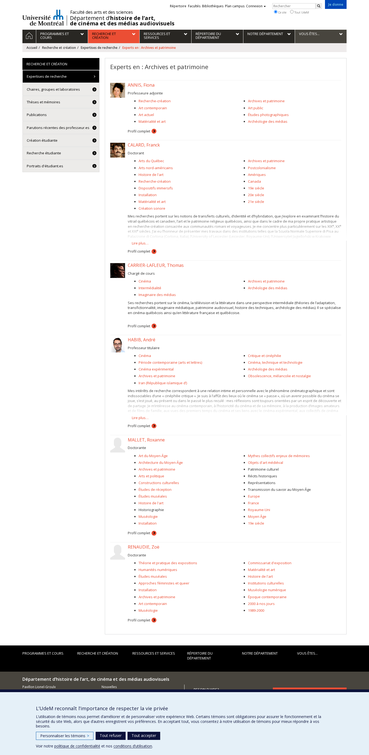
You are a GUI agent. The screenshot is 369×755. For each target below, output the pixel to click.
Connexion (254, 6)
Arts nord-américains (156, 167)
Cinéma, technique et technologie (275, 362)
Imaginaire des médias (157, 294)
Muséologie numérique (267, 589)
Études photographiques (268, 114)
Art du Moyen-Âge (153, 455)
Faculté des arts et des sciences (101, 12)
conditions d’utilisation (132, 746)
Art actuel (146, 114)
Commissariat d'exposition (269, 562)
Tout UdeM (301, 12)
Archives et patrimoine (266, 100)
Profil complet (139, 131)
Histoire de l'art (151, 174)
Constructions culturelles (159, 482)
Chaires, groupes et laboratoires (53, 89)
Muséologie (148, 516)
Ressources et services (153, 653)
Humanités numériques (158, 569)
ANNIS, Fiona (141, 85)
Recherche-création (155, 100)
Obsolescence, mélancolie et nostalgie (279, 375)
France (253, 503)
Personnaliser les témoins (64, 735)
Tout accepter (144, 735)
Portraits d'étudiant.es (45, 166)
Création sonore (152, 208)
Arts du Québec (151, 160)
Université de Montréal (43, 17)
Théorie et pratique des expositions (168, 562)
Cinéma (145, 281)
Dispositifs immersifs (156, 188)
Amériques (257, 174)
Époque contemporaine (267, 596)
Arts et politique (151, 476)
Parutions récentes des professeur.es (58, 127)
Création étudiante (42, 140)
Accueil (31, 47)
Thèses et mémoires (43, 102)
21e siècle (256, 201)
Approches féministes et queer (164, 583)
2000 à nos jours (261, 603)
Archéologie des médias (267, 121)
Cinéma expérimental (156, 369)
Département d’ (122, 20)
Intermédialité (150, 287)
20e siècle (256, 194)
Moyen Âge (257, 516)
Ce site (281, 12)
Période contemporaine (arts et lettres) (170, 362)
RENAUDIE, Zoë (143, 547)
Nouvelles (109, 687)
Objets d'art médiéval (265, 462)
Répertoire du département (200, 656)
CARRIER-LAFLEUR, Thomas (156, 265)
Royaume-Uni (259, 509)
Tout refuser (111, 735)
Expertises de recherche (99, 47)
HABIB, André (141, 340)
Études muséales (153, 496)
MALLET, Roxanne (146, 440)
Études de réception (155, 489)
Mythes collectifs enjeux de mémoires (279, 455)
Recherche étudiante (44, 153)
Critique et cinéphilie (264, 355)
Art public (255, 108)
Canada (254, 181)
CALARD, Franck (144, 145)
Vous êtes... (307, 653)
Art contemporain (153, 108)
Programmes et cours (42, 653)
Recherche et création (59, 47)
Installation (148, 194)
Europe (254, 496)
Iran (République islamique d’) (163, 382)
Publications (37, 114)
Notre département (260, 653)
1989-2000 (256, 610)
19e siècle (256, 188)
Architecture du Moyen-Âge (161, 462)
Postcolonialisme (262, 167)
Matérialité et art (152, 121)
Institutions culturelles (266, 583)
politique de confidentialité (77, 746)
